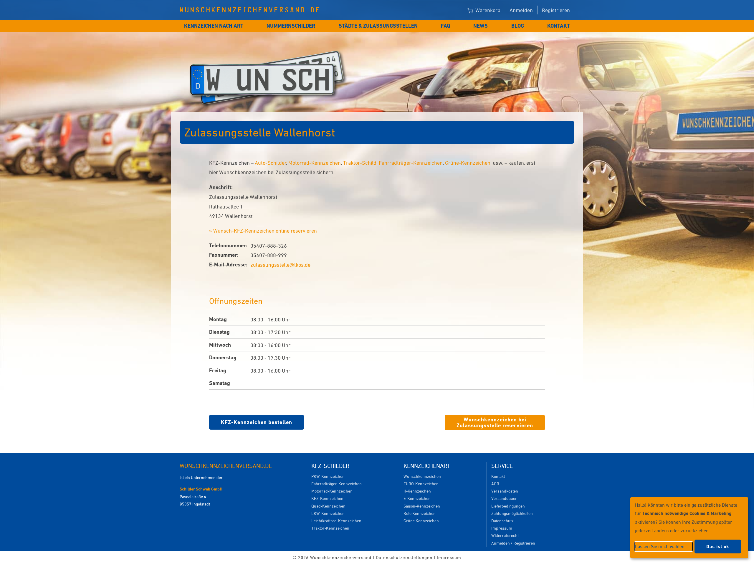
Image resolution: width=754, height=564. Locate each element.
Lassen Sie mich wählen (659, 546)
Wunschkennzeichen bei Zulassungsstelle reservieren (495, 422)
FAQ (445, 26)
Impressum (501, 527)
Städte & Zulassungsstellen (378, 26)
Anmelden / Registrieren (513, 542)
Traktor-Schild (359, 163)
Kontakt (558, 26)
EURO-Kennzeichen (421, 483)
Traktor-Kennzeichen (330, 527)
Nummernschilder (291, 26)
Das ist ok (717, 546)
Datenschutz (502, 520)
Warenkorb (487, 10)
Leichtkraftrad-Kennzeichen (336, 520)
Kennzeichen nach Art (213, 26)
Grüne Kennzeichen (421, 520)
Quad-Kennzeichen (328, 505)
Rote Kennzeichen (420, 513)
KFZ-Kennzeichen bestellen (256, 422)
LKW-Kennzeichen (328, 513)
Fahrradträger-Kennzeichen (411, 163)
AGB (495, 483)
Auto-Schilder (270, 163)
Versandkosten (504, 490)
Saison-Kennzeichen (422, 505)
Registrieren (556, 10)
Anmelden (521, 10)
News (480, 26)
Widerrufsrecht (505, 535)
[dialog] (689, 527)
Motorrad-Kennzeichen (314, 163)
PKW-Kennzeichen (328, 476)
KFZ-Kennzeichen (327, 498)
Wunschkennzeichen (422, 476)
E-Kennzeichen (417, 498)
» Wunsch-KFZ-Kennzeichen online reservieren (263, 230)
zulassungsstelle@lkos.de (280, 265)
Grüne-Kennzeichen (467, 163)
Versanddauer (504, 498)
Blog (517, 26)
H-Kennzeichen (417, 490)
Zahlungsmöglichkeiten (512, 513)
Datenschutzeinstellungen (404, 557)
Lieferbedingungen (508, 505)
